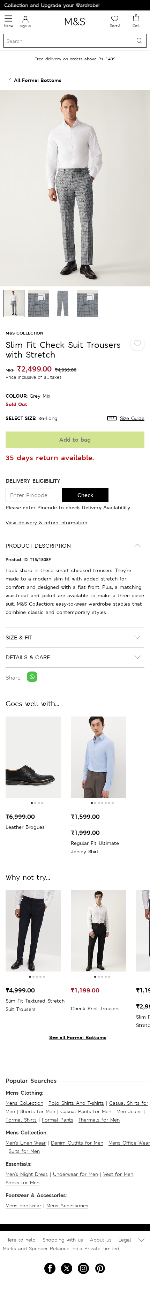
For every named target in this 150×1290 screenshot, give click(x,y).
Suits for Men (24, 1151)
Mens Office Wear (129, 1143)
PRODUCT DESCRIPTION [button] (38, 545)
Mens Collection (24, 1103)
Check (85, 495)
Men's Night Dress (27, 1174)
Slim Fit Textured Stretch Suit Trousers (35, 1005)
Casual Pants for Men (85, 1111)
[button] (31, 803)
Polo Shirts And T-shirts (76, 1103)
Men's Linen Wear (26, 1143)
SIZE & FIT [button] (19, 637)
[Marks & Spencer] (75, 26)
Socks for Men (22, 1182)
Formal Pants (57, 1120)
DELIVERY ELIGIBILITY (33, 481)
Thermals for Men (99, 1120)
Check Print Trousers (95, 1008)
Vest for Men (118, 1174)
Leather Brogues (25, 827)
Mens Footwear (23, 1205)
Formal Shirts (21, 1120)
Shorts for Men (37, 1111)
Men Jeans (129, 1111)
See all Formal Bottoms (77, 1037)
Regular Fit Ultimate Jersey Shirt (95, 847)
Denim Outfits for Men (77, 1143)
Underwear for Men (75, 1174)
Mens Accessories (67, 1205)
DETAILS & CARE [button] (28, 657)
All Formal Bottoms (37, 80)
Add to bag (75, 439)
